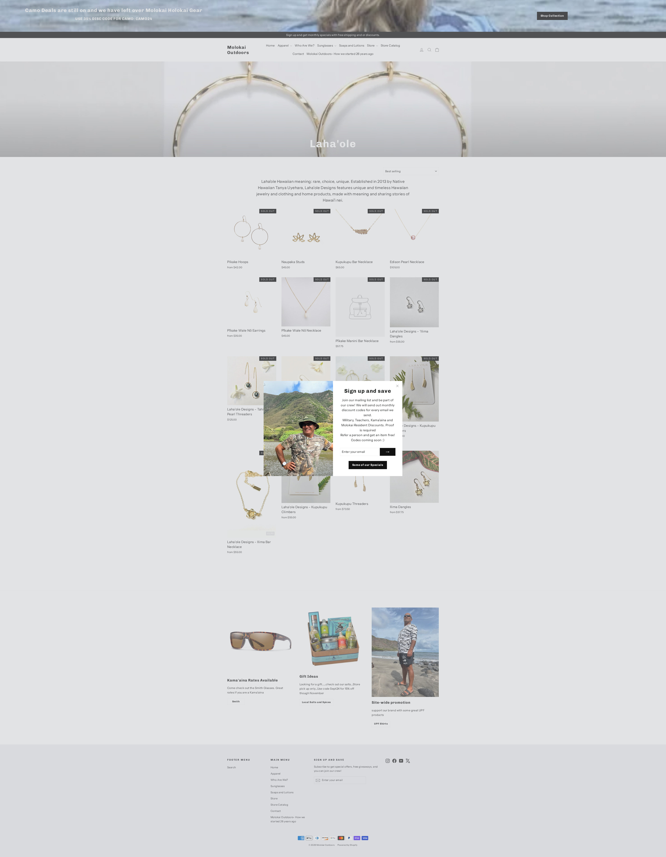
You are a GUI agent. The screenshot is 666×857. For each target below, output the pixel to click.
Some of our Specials (367, 465)
